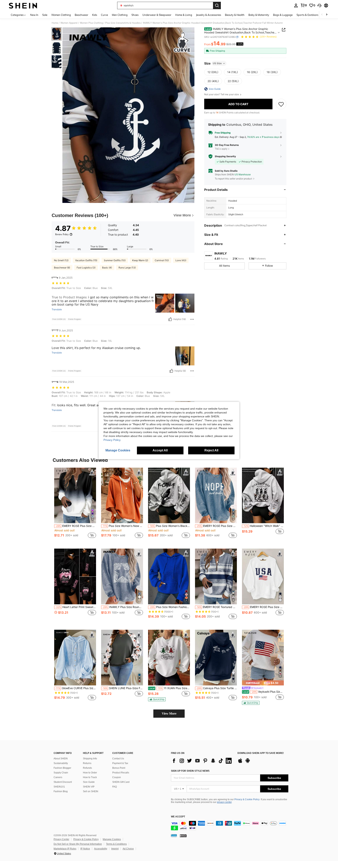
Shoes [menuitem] (134, 14)
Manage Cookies (112, 839)
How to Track (90, 777)
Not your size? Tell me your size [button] (221, 94)
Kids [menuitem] (94, 14)
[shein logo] (23, 5)
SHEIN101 (59, 786)
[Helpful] (170, 319)
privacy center (224, 802)
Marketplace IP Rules (65, 848)
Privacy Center (61, 839)
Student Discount (63, 782)
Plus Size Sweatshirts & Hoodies (123, 23)
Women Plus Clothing (91, 23)
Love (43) (180, 260)
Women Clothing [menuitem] (61, 14)
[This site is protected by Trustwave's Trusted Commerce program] (174, 835)
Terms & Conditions (116, 844)
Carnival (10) (162, 260)
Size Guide (89, 782)
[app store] (240, 762)
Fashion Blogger (62, 768)
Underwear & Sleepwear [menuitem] (156, 14)
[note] (157, 699)
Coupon (116, 777)
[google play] (247, 762)
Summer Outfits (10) (115, 260)
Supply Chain (61, 772)
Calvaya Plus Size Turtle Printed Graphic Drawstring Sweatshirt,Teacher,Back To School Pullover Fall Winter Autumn (216, 688)
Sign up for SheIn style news (190, 771)
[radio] (213, 72)
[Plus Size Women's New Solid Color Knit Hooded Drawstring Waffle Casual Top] (122, 495)
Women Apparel (68, 23)
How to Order (90, 772)
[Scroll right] (326, 15)
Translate (57, 309)
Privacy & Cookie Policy (247, 799)
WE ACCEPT (178, 816)
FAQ (114, 786)
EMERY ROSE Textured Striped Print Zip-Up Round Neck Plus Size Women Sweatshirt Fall (216, 607)
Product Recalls (120, 772)
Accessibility (100, 848)
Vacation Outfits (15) (86, 260)
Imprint (115, 848)
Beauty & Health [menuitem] (235, 14)
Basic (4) (107, 267)
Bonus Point (118, 768)
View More (169, 713)
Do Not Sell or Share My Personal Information (78, 844)
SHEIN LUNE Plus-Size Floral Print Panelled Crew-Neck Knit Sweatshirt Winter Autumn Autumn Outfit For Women (122, 688)
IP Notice (85, 848)
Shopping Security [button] (225, 156)
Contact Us (118, 758)
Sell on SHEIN (90, 791)
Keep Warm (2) (140, 260)
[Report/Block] (192, 319)
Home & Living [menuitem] (183, 14)
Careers (58, 777)
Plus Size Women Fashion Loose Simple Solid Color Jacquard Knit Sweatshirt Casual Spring (169, 607)
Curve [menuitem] (104, 14)
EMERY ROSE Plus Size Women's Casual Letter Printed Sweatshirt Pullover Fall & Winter (216, 525)
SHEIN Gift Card (120, 782)
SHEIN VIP (88, 786)
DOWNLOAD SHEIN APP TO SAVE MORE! (260, 753)
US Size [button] (217, 63)
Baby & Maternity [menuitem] (258, 14)
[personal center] (296, 5)
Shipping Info (90, 758)
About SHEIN (61, 758)
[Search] (217, 5)
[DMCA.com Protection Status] (183, 835)
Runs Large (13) (127, 267)
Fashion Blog (61, 791)
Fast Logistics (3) (86, 267)
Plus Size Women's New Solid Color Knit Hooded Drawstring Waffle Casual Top (122, 525)
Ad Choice (128, 848)
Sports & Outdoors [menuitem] (307, 14)
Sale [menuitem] (44, 14)
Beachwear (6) (62, 267)
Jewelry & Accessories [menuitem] (208, 14)
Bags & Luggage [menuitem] (283, 14)
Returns (87, 763)
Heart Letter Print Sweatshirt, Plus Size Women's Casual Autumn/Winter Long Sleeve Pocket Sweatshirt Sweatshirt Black (75, 607)
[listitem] (75, 505)
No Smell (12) (61, 260)
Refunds (87, 768)
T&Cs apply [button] (221, 148)
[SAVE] (281, 104)
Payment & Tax (120, 763)
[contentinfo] (229, 825)
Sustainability (61, 763)
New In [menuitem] (34, 14)
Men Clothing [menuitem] (120, 14)
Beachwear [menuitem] (81, 14)
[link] (303, 5)
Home (55, 23)
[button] (319, 5)
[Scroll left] (322, 15)
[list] (202, 761)
